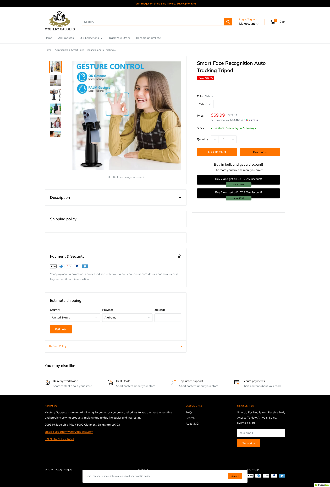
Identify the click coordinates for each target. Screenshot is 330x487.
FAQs (189, 412)
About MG (192, 423)
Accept (235, 476)
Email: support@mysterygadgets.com (69, 431)
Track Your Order (119, 38)
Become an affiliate (148, 38)
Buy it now (260, 152)
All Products (66, 38)
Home (48, 38)
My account (247, 23)
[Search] (228, 21)
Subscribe (248, 443)
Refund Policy (58, 346)
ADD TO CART (217, 152)
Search (190, 418)
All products (61, 49)
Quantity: (203, 139)
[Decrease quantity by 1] (214, 139)
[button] (245, 120)
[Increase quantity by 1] (232, 139)
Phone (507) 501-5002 (59, 438)
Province (107, 309)
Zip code (160, 309)
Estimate (61, 329)
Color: (205, 96)
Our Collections (89, 38)
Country (55, 309)
